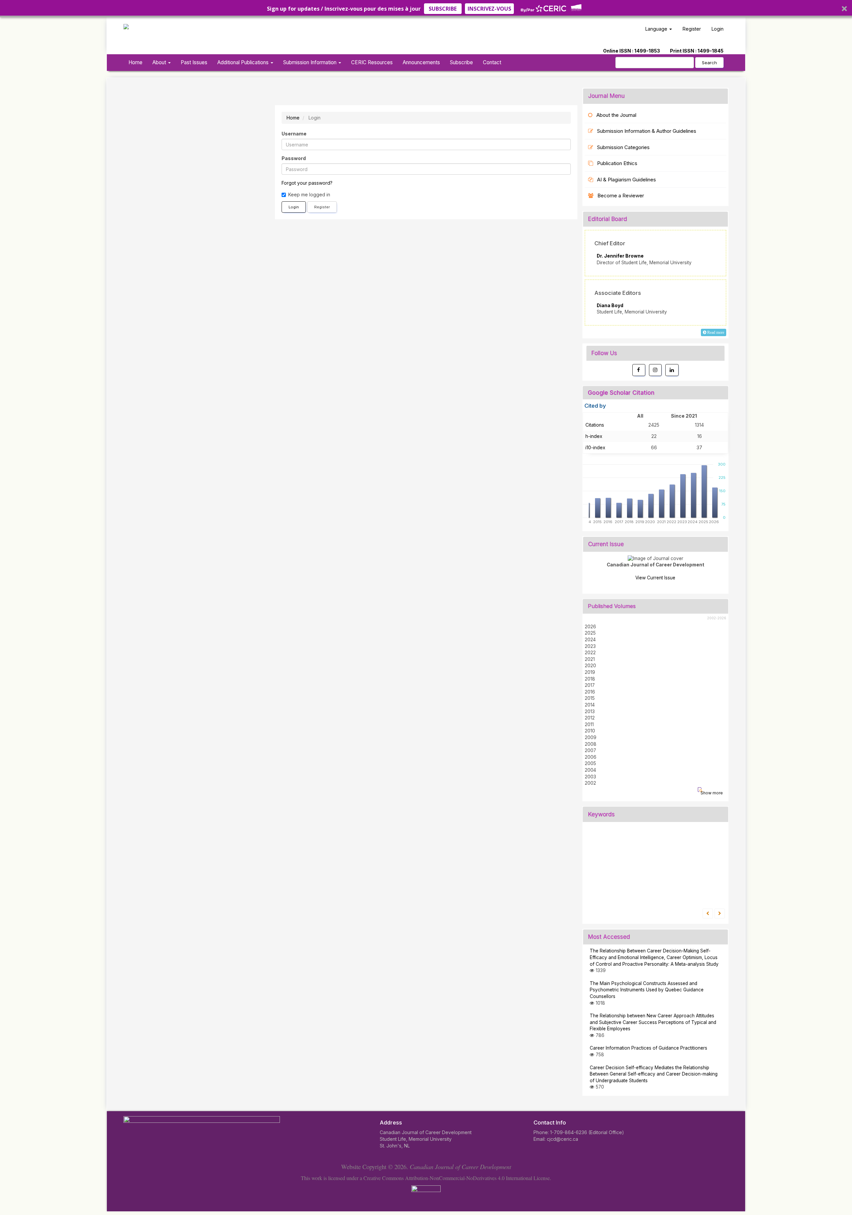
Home (135, 62)
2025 (590, 633)
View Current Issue (655, 577)
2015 (590, 698)
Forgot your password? (307, 183)
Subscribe (461, 62)
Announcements (421, 62)
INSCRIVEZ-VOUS (489, 8)
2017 (590, 685)
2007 (590, 750)
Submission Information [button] (310, 62)
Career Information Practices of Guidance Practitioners (648, 1048)
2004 (590, 770)
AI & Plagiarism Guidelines (626, 179)
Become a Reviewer (620, 195)
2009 (590, 737)
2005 (590, 763)
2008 (590, 744)
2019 (590, 672)
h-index (593, 436)
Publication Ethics (617, 163)
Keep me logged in (309, 194)
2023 (590, 646)
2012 (590, 717)
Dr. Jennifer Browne (620, 256)
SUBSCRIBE (443, 8)
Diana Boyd (610, 305)
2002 (590, 783)
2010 (590, 730)
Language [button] (657, 29)
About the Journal (616, 115)
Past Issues (194, 62)
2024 (590, 639)
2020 (590, 665)
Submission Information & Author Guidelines (646, 131)
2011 (589, 724)
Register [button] (322, 207)
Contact (492, 62)
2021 (590, 659)
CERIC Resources (372, 62)
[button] (426, 8)
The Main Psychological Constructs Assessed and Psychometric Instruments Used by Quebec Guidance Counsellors (647, 990)
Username (294, 133)
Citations (594, 425)
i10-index (595, 447)
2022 (590, 652)
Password (294, 158)
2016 (590, 692)
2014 (590, 705)
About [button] (159, 62)
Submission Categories (623, 147)
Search (709, 62)
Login (718, 29)
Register (692, 29)
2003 (590, 776)
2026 (590, 626)
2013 (590, 711)
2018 (590, 679)
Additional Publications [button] (243, 62)
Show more (712, 792)
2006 (590, 757)
